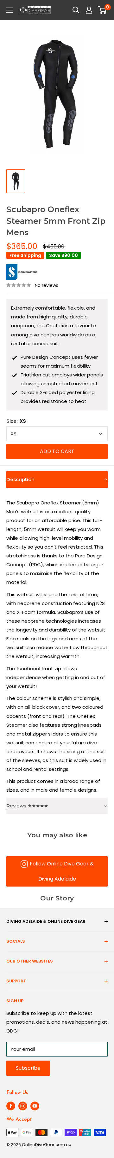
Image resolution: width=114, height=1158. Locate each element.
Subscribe (28, 1068)
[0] (102, 10)
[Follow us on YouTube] (34, 1106)
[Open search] (76, 10)
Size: (16, 421)
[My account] (89, 10)
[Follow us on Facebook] (10, 1106)
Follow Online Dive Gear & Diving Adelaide (62, 871)
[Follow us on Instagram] (22, 1106)
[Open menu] (9, 10)
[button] (57, 479)
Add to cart (57, 451)
